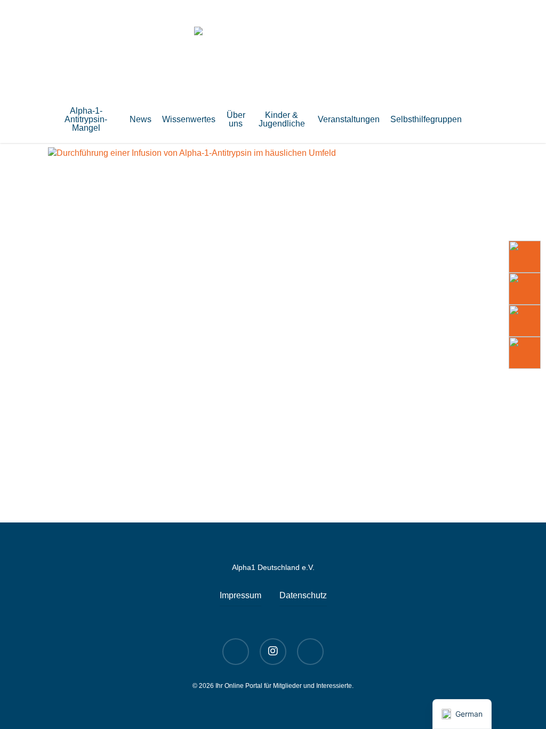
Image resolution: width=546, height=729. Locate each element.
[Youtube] (525, 257)
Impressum (240, 595)
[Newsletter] (525, 321)
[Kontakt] (525, 353)
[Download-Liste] (525, 289)
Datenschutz (303, 595)
